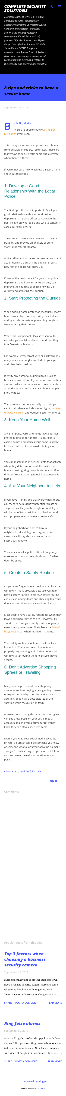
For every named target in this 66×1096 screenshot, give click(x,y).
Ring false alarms (22, 1023)
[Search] (51, 6)
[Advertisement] (33, 908)
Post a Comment (26, 1002)
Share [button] (54, 781)
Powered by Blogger (35, 1081)
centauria (41, 1088)
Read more (55, 1002)
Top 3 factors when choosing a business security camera (25, 959)
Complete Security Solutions (25, 8)
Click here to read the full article (23, 771)
